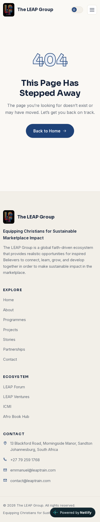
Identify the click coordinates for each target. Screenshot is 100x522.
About (8, 310)
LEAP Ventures (16, 396)
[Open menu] (92, 10)
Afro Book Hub (16, 416)
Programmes (14, 319)
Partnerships (14, 349)
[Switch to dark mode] (77, 9)
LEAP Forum (14, 387)
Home (8, 300)
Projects (10, 329)
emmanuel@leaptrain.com (33, 470)
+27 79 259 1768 (25, 460)
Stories (9, 339)
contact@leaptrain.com (30, 480)
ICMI (7, 406)
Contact (10, 359)
